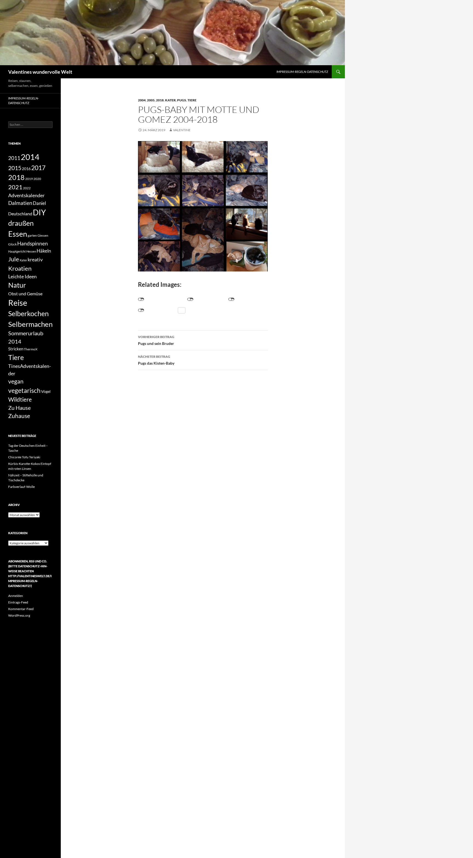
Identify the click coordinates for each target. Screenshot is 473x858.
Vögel (46, 391)
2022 (27, 188)
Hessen (31, 251)
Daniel (39, 203)
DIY (39, 212)
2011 (14, 158)
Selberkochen (28, 313)
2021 (15, 187)
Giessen (43, 235)
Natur (17, 285)
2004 (142, 100)
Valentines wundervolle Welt (40, 72)
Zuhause (19, 416)
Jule (13, 259)
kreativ (35, 259)
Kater (170, 100)
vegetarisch (24, 390)
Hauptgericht (17, 251)
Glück (12, 244)
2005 (151, 100)
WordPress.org (19, 615)
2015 (14, 167)
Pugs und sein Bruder (156, 340)
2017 (38, 167)
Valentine (182, 130)
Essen (17, 233)
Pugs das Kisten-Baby (156, 359)
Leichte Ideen (22, 276)
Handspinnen (32, 243)
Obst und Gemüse (25, 293)
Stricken (15, 348)
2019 (29, 179)
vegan (16, 381)
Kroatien (19, 268)
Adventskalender (26, 195)
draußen (21, 223)
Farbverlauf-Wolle (21, 487)
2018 (160, 100)
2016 (26, 168)
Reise (17, 302)
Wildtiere (20, 399)
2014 (30, 157)
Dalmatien (20, 203)
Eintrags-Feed (18, 602)
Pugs (181, 100)
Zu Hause (19, 407)
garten (32, 235)
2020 (37, 179)
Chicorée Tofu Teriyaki (24, 457)
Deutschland (20, 213)
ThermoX (31, 349)
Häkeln (44, 251)
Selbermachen (30, 324)
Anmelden (15, 596)
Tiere (192, 100)
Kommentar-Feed (21, 609)
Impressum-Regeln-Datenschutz (302, 71)
